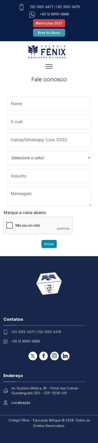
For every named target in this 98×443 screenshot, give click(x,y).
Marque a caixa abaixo (24, 212)
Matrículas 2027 (49, 23)
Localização (20, 402)
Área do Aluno (49, 33)
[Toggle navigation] (49, 66)
